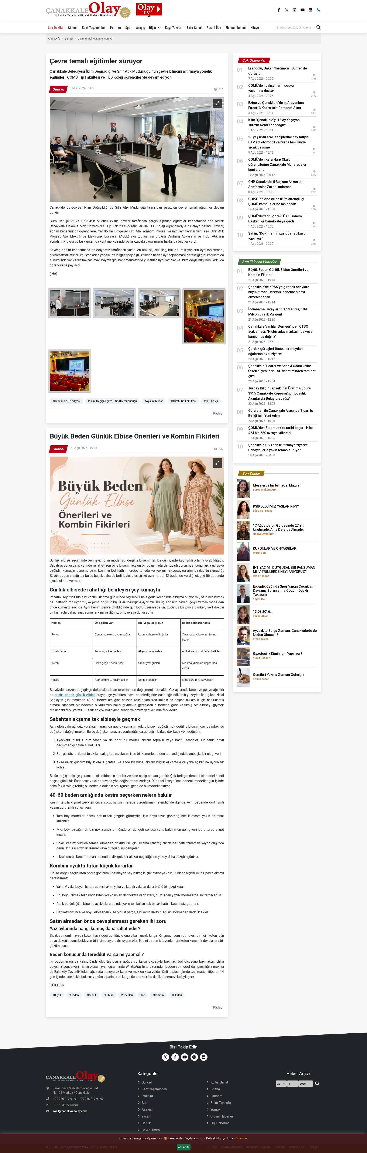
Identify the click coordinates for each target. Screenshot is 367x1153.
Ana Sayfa (54, 38)
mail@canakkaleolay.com (70, 1111)
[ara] (317, 1083)
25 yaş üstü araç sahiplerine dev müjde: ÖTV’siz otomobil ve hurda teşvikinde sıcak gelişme (278, 142)
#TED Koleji (211, 401)
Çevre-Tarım (151, 1130)
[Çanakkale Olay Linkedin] (202, 1057)
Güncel (73, 27)
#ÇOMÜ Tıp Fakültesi (183, 401)
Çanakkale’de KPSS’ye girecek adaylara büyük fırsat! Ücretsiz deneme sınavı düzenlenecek (278, 292)
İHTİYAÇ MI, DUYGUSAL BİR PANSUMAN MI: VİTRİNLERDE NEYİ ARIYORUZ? (284, 571)
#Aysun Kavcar (153, 401)
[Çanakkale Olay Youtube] (183, 1057)
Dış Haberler (219, 1123)
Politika (115, 27)
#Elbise (108, 995)
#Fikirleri (176, 995)
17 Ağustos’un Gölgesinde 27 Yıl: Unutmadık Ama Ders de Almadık (278, 529)
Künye (255, 27)
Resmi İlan (214, 27)
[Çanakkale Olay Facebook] (174, 1057)
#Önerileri (127, 995)
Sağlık (146, 1123)
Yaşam (146, 1116)
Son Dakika (56, 27)
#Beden (74, 995)
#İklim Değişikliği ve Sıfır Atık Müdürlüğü (112, 401)
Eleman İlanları (236, 27)
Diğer (152, 27)
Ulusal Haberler (221, 1116)
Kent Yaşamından (94, 27)
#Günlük (91, 995)
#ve (142, 995)
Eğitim (215, 1089)
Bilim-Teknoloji (221, 1103)
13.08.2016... (262, 613)
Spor (128, 27)
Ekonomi (216, 1096)
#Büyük (57, 995)
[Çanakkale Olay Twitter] (164, 1057)
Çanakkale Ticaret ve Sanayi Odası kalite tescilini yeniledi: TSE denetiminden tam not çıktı (282, 371)
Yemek (215, 1110)
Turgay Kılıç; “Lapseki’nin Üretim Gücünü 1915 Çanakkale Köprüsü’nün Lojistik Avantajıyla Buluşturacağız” (279, 393)
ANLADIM (183, 1147)
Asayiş (140, 27)
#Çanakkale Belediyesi (66, 401)
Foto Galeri (194, 27)
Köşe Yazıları (173, 27)
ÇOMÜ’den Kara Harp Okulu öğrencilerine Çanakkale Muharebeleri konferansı (277, 164)
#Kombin (158, 995)
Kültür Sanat (219, 1082)
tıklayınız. (242, 1138)
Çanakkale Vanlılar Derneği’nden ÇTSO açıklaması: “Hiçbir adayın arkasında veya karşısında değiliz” (280, 331)
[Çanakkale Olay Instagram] (193, 1057)
